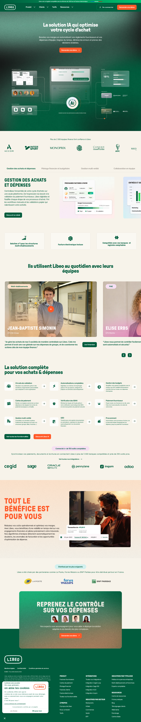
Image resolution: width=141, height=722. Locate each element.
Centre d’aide (116, 716)
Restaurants (90, 703)
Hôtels (88, 706)
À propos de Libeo (66, 706)
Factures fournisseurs (67, 679)
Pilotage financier (65, 686)
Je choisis (13, 711)
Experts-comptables (118, 686)
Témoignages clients (118, 706)
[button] (4, 718)
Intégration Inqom (91, 693)
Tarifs (61, 713)
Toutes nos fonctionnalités (68, 696)
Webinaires (115, 710)
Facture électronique (66, 693)
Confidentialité (21, 668)
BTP (87, 716)
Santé (87, 713)
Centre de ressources (119, 696)
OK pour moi (37, 711)
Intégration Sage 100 (92, 686)
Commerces (90, 710)
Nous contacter (65, 710)
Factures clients (65, 690)
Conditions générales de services (39, 668)
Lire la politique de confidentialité (15, 704)
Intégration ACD (91, 690)
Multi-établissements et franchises (123, 683)
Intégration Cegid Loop (93, 683)
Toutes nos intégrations (93, 679)
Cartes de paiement (66, 683)
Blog (113, 703)
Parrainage (115, 713)
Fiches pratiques (117, 699)
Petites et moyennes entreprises (122, 679)
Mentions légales (9, 668)
